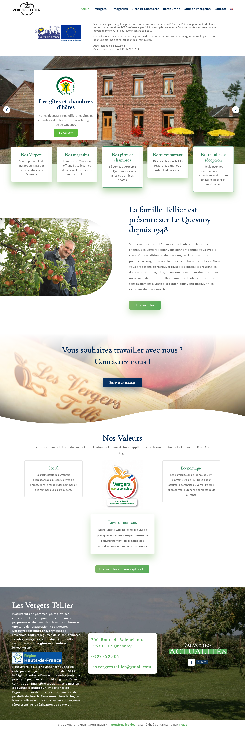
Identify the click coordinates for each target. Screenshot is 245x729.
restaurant (24, 647)
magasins (40, 631)
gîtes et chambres (53, 643)
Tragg (183, 724)
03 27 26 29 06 (105, 656)
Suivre (202, 662)
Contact (220, 9)
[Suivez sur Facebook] (191, 662)
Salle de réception (197, 9)
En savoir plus (145, 305)
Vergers (101, 9)
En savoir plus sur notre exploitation (122, 569)
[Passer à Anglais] (231, 9)
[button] (6, 109)
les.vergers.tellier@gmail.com (121, 666)
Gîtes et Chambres (145, 9)
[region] (122, 110)
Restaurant (171, 9)
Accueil (86, 9)
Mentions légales (122, 724)
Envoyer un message (123, 383)
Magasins (121, 9)
